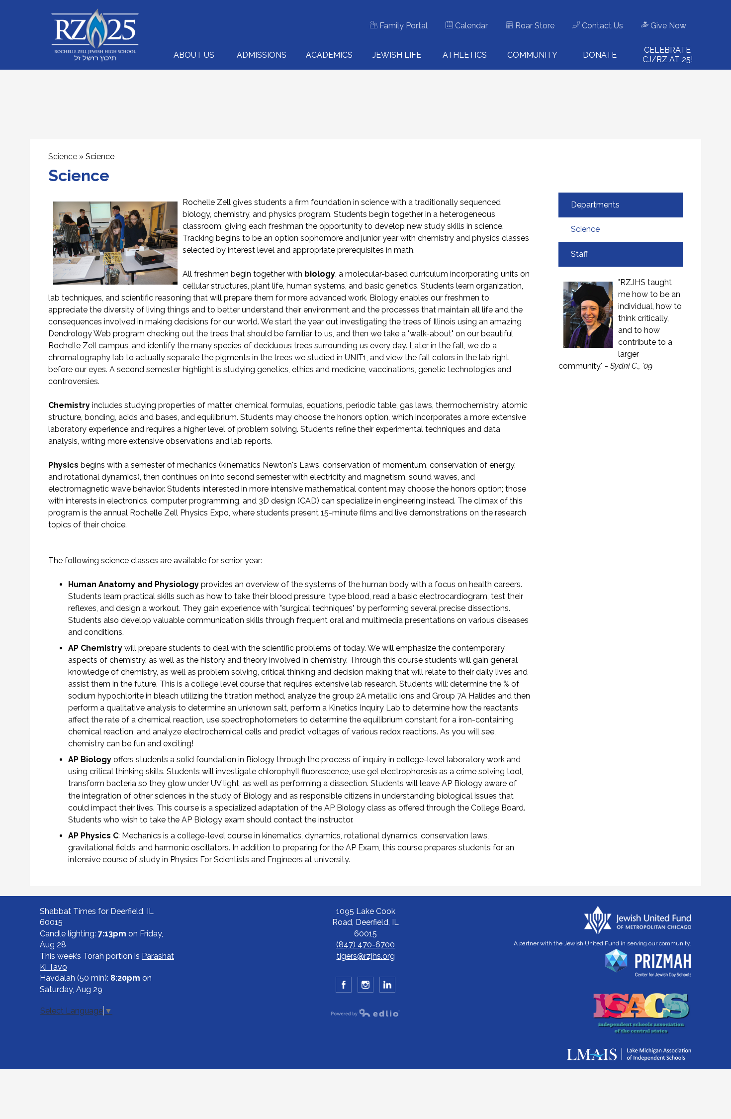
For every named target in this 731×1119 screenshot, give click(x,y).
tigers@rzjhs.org (366, 956)
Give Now (667, 25)
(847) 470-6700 (365, 944)
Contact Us (601, 25)
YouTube (387, 985)
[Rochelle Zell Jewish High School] (95, 35)
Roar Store (533, 25)
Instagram (365, 985)
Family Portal (402, 25)
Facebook (344, 985)
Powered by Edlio (365, 1012)
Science (62, 156)
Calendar (470, 25)
